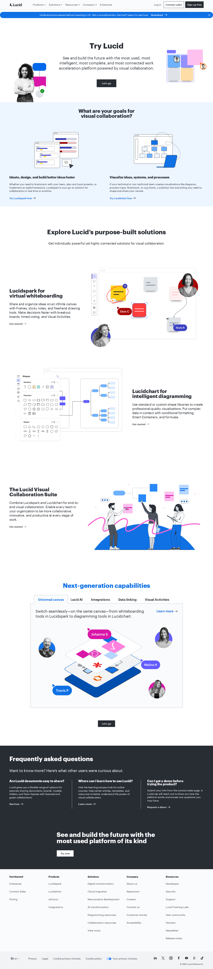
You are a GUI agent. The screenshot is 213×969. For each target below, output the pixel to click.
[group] (106, 662)
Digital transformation (101, 883)
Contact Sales (17, 891)
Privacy (32, 958)
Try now (65, 853)
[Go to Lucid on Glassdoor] (194, 958)
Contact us (133, 907)
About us (132, 883)
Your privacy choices (125, 958)
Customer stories (137, 914)
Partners (171, 922)
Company (89, 4)
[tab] (51, 599)
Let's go (106, 83)
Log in (157, 4)
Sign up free (194, 4)
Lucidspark (54, 883)
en (15, 958)
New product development (103, 899)
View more (94, 930)
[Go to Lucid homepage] (20, 5)
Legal (45, 958)
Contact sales (174, 4)
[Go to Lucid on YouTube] (186, 958)
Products (38, 4)
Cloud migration (97, 891)
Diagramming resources (102, 914)
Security (171, 891)
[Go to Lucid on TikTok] (202, 958)
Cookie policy (94, 958)
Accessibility (134, 922)
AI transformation (98, 907)
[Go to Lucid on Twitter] (163, 958)
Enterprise (106, 4)
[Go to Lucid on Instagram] (170, 958)
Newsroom (133, 891)
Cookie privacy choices (67, 958)
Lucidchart (54, 891)
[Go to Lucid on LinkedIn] (155, 958)
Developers (172, 883)
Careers (131, 899)
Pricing (13, 899)
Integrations (55, 907)
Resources (71, 4)
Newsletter (172, 930)
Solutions (54, 4)
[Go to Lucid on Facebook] (178, 958)
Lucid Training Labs (177, 907)
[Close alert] (209, 15)
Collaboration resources (102, 922)
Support (170, 899)
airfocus (53, 899)
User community (175, 914)
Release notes (174, 938)
